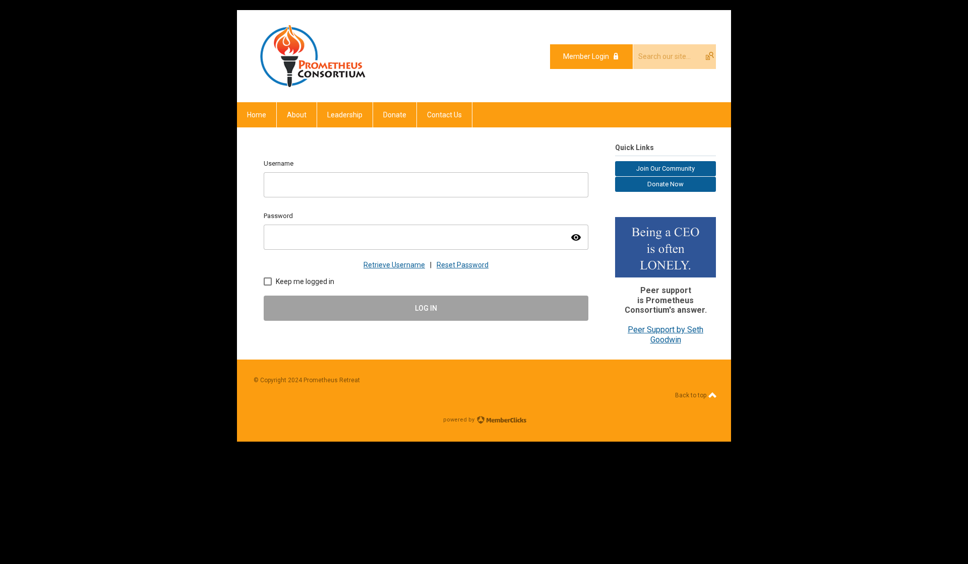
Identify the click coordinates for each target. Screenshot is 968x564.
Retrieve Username (394, 265)
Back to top (691, 395)
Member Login (586, 56)
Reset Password (463, 265)
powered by (459, 419)
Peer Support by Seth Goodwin (665, 334)
